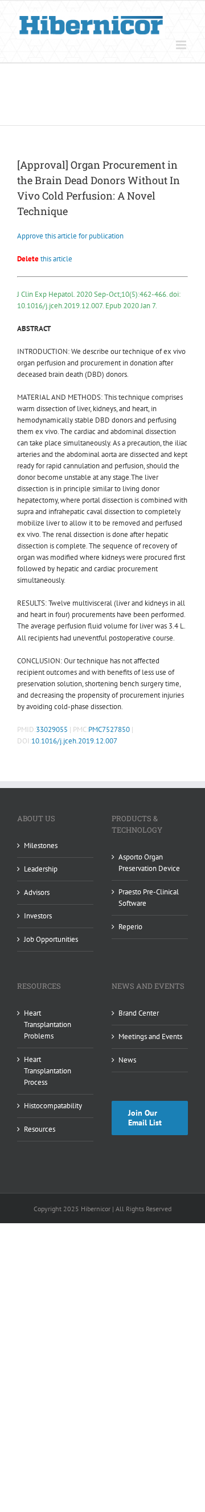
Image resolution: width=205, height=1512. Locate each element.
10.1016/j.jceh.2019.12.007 (74, 741)
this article (44, 259)
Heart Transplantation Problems (47, 1024)
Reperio (130, 927)
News (127, 1060)
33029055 (52, 729)
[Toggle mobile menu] (182, 45)
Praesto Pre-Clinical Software (148, 897)
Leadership (41, 869)
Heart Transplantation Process (47, 1071)
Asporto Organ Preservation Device (149, 862)
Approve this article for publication (70, 236)
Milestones (41, 845)
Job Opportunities (51, 939)
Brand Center (138, 1013)
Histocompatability (53, 1106)
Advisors (37, 892)
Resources (39, 1129)
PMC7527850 (109, 729)
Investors (38, 916)
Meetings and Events (150, 1036)
